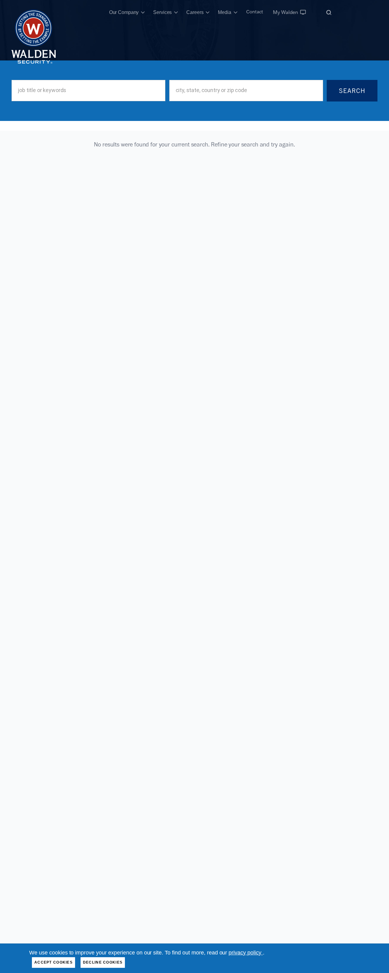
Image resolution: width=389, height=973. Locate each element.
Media (224, 12)
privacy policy (246, 953)
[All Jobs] (329, 12)
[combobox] (88, 90)
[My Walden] (303, 12)
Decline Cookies (102, 962)
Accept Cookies (53, 962)
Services (162, 12)
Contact (254, 12)
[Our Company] (143, 12)
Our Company (124, 12)
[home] (34, 12)
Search (352, 91)
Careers (194, 12)
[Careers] (208, 12)
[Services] (176, 12)
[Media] (235, 12)
